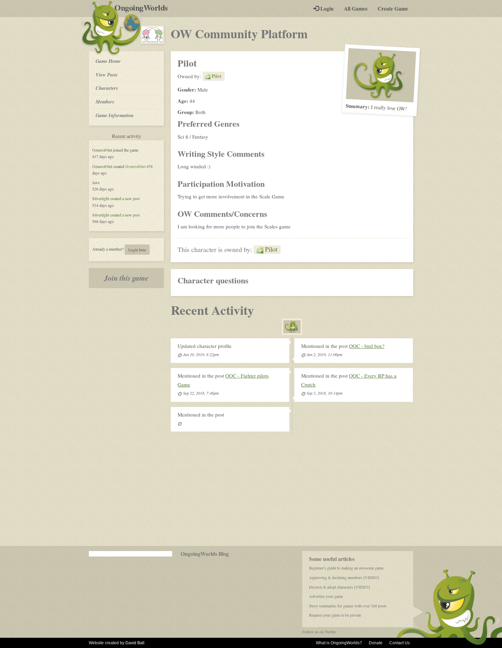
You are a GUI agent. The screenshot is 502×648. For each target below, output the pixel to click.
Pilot (215, 75)
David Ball (134, 642)
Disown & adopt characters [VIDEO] (339, 587)
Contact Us (399, 642)
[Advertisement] (251, 491)
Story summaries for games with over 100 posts (348, 605)
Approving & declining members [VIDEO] (344, 577)
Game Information (115, 115)
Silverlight (100, 198)
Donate (375, 642)
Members (105, 101)
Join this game (126, 278)
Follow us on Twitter (319, 631)
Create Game (393, 8)
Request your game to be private (335, 615)
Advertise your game (326, 596)
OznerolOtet (102, 150)
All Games (355, 8)
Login (326, 8)
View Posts (107, 74)
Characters (106, 87)
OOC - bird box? (367, 345)
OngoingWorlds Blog (205, 554)
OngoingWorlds (143, 7)
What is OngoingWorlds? (339, 642)
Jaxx (96, 182)
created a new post (125, 198)
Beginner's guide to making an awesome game (346, 567)
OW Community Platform (239, 33)
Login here (137, 249)
